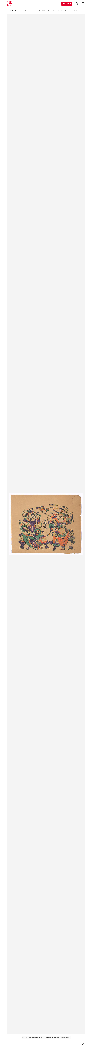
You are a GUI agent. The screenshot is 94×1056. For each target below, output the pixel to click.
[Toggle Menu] (83, 4)
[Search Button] (77, 4)
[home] (8, 11)
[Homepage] (9, 3)
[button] (83, 1044)
